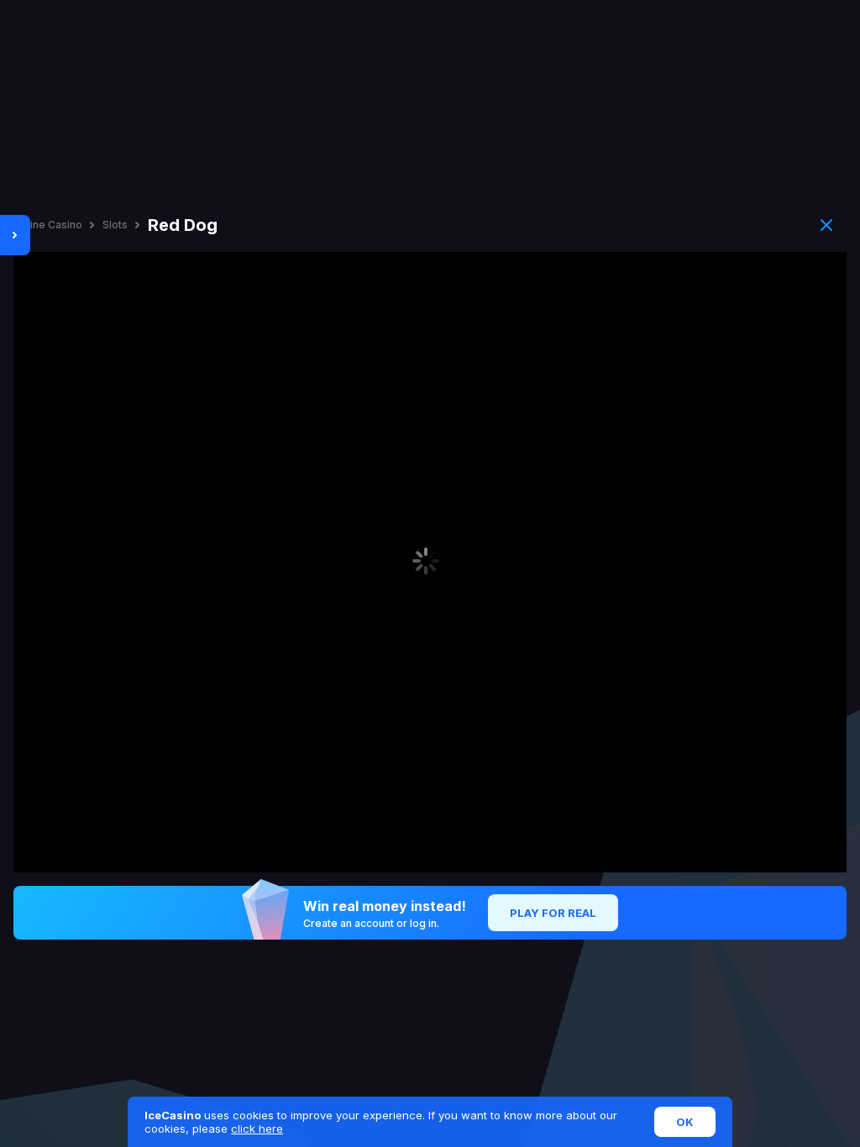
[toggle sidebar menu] (15, 235)
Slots (115, 225)
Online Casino (47, 225)
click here (257, 1128)
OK (685, 1122)
